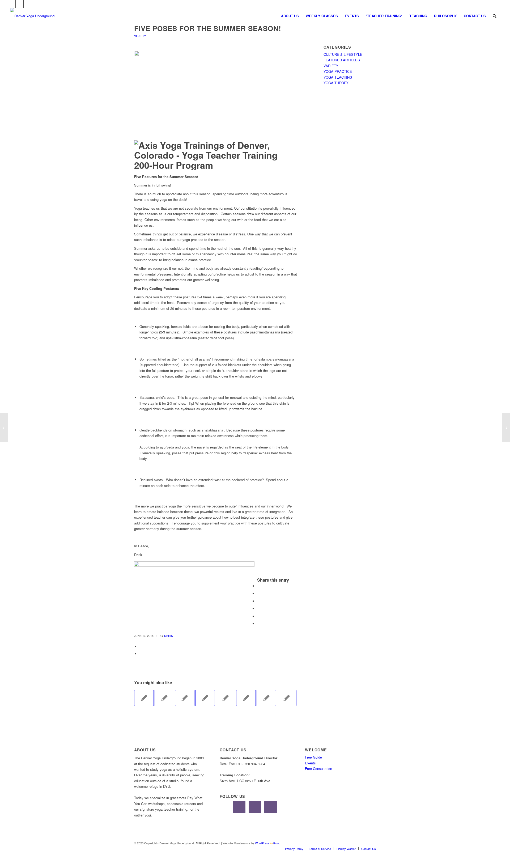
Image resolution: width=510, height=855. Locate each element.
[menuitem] (290, 16)
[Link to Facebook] (11, 4)
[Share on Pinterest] (258, 601)
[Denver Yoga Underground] (50, 16)
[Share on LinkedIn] (258, 608)
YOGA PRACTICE (338, 71)
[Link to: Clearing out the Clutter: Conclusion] (225, 698)
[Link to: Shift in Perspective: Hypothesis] (185, 698)
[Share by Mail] (140, 646)
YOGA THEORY (336, 82)
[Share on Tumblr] (258, 616)
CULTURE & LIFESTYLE (343, 54)
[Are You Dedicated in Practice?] (4, 427)
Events (310, 762)
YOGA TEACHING (338, 77)
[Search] (494, 16)
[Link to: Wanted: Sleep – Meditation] (246, 698)
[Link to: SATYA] (164, 698)
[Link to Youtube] (28, 4)
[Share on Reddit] (258, 623)
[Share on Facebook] (258, 586)
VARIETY (140, 36)
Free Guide (313, 757)
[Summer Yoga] (215, 94)
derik (168, 636)
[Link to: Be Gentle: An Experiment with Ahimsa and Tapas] (205, 698)
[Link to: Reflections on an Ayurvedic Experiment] (286, 698)
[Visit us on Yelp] (140, 653)
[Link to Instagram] (19, 4)
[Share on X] (258, 593)
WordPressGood (267, 843)
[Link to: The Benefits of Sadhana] (144, 698)
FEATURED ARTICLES (342, 59)
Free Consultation (318, 768)
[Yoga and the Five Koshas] (506, 427)
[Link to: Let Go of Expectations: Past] (266, 698)
